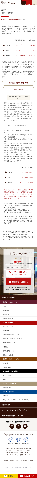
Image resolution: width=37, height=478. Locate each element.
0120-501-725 (22, 83)
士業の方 (17, 460)
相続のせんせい (7, 387)
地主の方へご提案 (8, 355)
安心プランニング (8, 326)
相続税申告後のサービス (11, 359)
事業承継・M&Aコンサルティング (12, 339)
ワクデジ (5, 395)
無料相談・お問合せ (9, 460)
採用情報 (30, 460)
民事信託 (5, 347)
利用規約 (7, 467)
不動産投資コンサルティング (11, 334)
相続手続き (6, 314)
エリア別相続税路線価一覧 (14, 19)
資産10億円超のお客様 (10, 371)
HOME (3, 19)
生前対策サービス (9, 322)
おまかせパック (7, 306)
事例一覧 (5, 379)
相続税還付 (6, 363)
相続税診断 (6, 330)
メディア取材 (24, 460)
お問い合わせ (18, 89)
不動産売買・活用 (8, 318)
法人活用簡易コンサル (9, 351)
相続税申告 (6, 310)
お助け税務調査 (7, 367)
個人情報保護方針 (17, 467)
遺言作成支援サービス (9, 343)
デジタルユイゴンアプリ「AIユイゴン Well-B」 (16, 400)
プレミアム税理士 (8, 375)
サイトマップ (28, 467)
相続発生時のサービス (10, 302)
